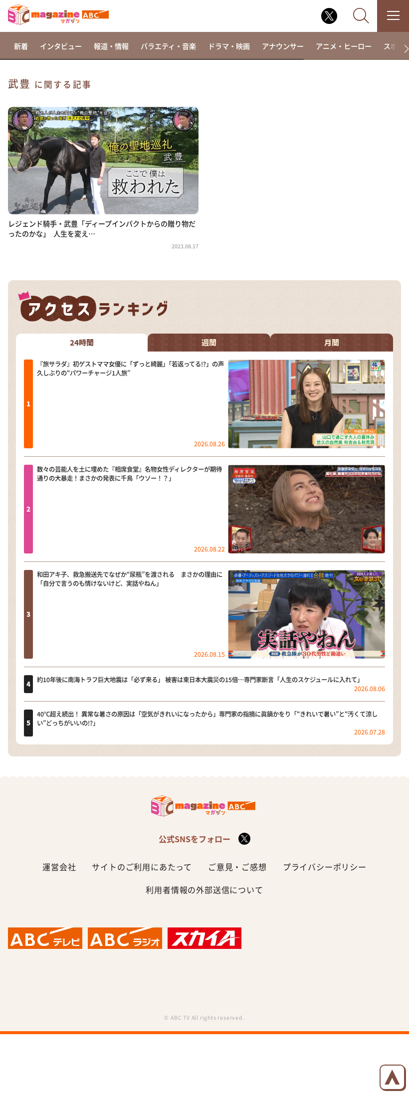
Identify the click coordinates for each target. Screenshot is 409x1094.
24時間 (82, 343)
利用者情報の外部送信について (204, 890)
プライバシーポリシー (325, 867)
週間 (209, 343)
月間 (331, 343)
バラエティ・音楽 (168, 46)
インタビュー (61, 46)
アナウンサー (283, 46)
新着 (21, 46)
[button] (402, 49)
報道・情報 (111, 46)
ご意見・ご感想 (237, 867)
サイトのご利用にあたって (142, 867)
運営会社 (59, 867)
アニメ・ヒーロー (344, 46)
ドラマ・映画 (229, 46)
